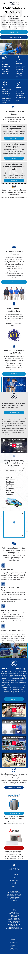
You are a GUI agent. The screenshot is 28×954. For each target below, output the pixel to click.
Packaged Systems (14, 915)
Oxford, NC (14, 948)
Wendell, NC (14, 945)
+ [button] (6, 513)
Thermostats (14, 916)
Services (14, 883)
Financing (14, 886)
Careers (14, 879)
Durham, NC (14, 939)
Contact (14, 888)
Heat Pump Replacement (14, 919)
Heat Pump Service (14, 918)
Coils (14, 909)
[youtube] (15, 874)
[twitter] (13, 874)
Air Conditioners (14, 898)
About (14, 877)
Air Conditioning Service (14, 892)
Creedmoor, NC (14, 941)
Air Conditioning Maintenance (14, 894)
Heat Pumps (14, 912)
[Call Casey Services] (4, 4)
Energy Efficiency (19, 62)
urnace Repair (14, 922)
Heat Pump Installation (14, 921)
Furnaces (14, 910)
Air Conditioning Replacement (14, 895)
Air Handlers (14, 900)
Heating (18, 87)
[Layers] (22, 513)
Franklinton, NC (14, 942)
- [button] (6, 515)
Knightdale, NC (14, 947)
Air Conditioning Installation (14, 897)
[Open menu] (25, 3)
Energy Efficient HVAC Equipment (14, 928)
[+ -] (14, 524)
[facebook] (11, 874)
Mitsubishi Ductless (14, 913)
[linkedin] (17, 874)
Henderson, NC (14, 944)
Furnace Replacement (14, 924)
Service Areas (14, 885)
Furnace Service (14, 925)
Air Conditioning (6, 88)
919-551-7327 (14, 871)
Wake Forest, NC (14, 950)
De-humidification (14, 927)
